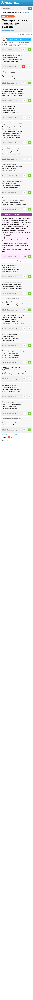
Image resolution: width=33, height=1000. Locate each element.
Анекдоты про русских (8, 30)
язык (3, 251)
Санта (7, 367)
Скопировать (10, 49)
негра (8, 228)
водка (20, 123)
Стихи (3, 16)
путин (9, 387)
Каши (3, 152)
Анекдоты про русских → (24, 261)
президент (13, 389)
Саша (15, 110)
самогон (12, 317)
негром (13, 71)
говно (16, 61)
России (5, 89)
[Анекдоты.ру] (10, 2)
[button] (16, 49)
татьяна (4, 334)
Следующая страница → (10, 434)
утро (22, 218)
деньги (12, 181)
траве (13, 267)
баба (8, 148)
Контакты (26, 12)
